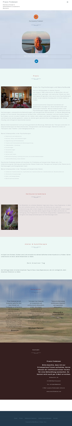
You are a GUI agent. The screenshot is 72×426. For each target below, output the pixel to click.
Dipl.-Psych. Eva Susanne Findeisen (36, 56)
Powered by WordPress (32, 422)
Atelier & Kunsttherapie (45, 418)
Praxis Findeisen (10, 2)
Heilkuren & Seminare (30, 418)
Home (15, 418)
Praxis (21, 418)
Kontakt (55, 418)
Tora (45, 422)
